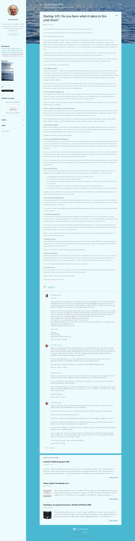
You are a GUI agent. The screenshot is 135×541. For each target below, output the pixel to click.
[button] (117, 15)
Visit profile (13, 34)
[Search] (120, 5)
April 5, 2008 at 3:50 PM (58, 443)
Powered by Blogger (81, 529)
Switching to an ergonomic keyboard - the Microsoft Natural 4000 (67, 505)
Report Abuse (5, 131)
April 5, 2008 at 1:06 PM (58, 397)
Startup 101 (51, 287)
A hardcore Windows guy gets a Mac (56, 462)
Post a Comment (50, 448)
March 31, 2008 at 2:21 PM (59, 339)
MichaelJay (84, 532)
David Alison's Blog (53, 4)
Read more (113, 478)
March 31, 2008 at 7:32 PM (59, 367)
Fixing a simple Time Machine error (56, 483)
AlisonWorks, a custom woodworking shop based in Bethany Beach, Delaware (12, 50)
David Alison (54, 345)
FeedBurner (17, 113)
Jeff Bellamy (54, 295)
